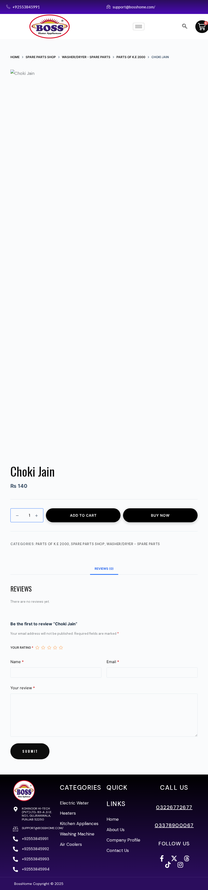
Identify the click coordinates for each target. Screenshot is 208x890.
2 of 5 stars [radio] (43, 647)
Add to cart (83, 515)
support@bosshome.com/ (42, 828)
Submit (30, 751)
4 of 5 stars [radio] (55, 647)
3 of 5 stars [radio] (49, 647)
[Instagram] (180, 865)
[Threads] (186, 858)
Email (113, 661)
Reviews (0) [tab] (104, 568)
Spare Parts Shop (88, 544)
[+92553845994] (15, 869)
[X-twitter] (174, 858)
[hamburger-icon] (138, 26)
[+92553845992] (15, 849)
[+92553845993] (15, 859)
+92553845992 (35, 848)
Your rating (21, 647)
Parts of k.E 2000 (52, 544)
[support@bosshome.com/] (15, 828)
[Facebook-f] (162, 858)
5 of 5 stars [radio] (61, 647)
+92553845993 (35, 859)
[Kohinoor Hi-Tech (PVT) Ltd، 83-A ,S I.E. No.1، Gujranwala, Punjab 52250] (15, 809)
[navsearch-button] (185, 27)
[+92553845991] (15, 839)
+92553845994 (35, 869)
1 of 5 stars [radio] (37, 647)
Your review (22, 687)
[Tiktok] (168, 865)
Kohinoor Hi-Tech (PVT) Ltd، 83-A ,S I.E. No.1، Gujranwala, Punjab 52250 (37, 814)
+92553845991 (35, 838)
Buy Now (160, 515)
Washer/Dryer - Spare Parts (133, 544)
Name (17, 661)
